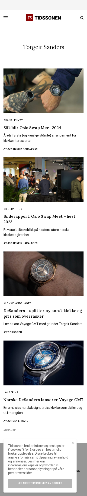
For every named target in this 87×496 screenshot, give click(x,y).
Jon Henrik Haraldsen (22, 149)
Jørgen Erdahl (17, 421)
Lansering (11, 392)
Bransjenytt (13, 120)
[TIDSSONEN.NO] (43, 17)
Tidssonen (14, 332)
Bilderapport (13, 209)
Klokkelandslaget (17, 303)
